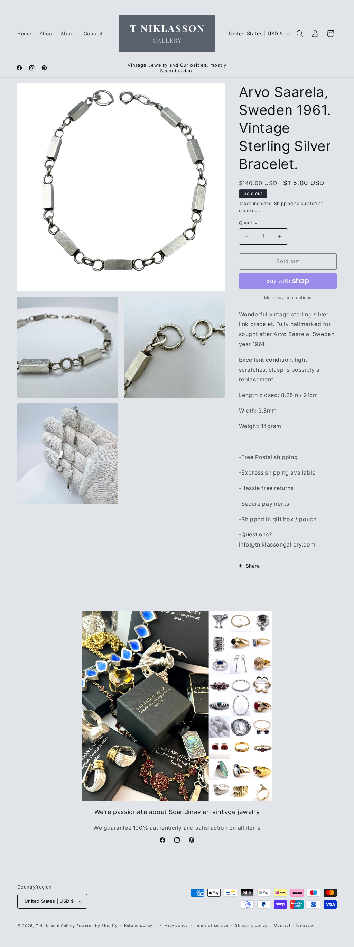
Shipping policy (251, 925)
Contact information (295, 925)
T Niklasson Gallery (55, 925)
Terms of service (211, 925)
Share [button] (253, 566)
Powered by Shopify (97, 925)
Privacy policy (173, 925)
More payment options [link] (287, 297)
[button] (300, 33)
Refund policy (138, 925)
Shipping (283, 203)
